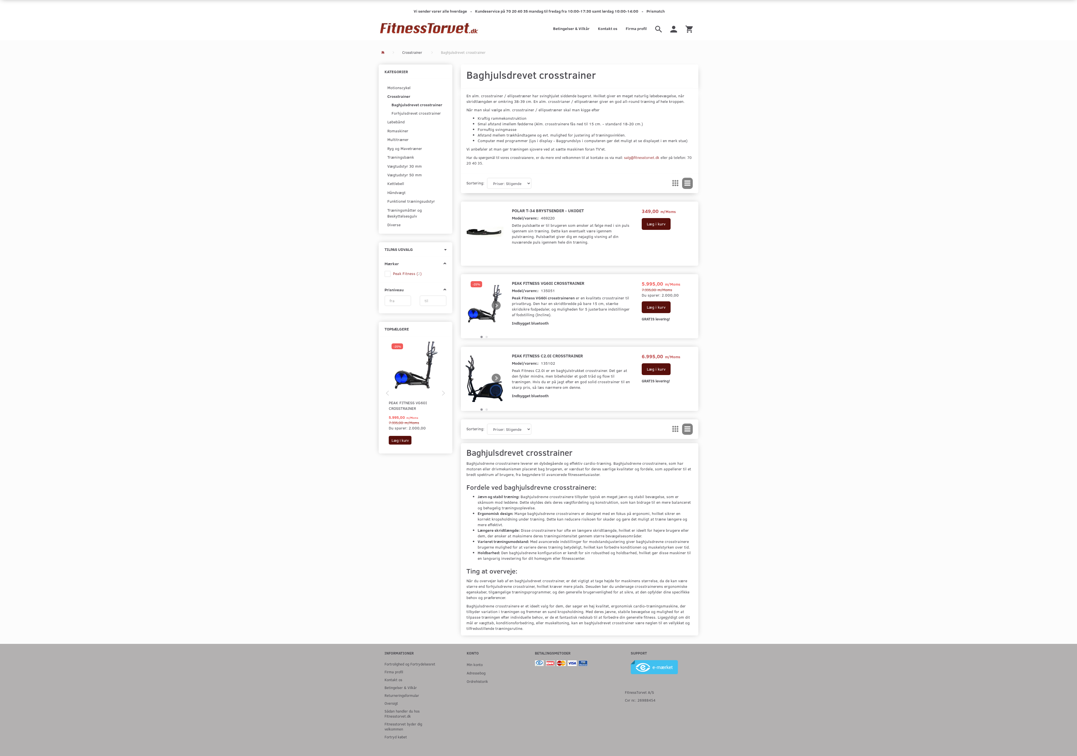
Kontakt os (607, 28)
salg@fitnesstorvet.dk (641, 157)
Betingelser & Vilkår (571, 28)
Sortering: (475, 183)
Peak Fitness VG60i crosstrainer (408, 405)
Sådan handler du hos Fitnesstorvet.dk (402, 713)
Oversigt (391, 703)
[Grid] (675, 183)
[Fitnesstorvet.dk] (429, 28)
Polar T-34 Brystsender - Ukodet (548, 210)
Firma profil (636, 28)
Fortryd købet (396, 736)
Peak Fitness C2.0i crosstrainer (547, 356)
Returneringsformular (402, 695)
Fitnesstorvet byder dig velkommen (403, 726)
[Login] (673, 28)
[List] (687, 183)
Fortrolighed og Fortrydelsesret (410, 664)
